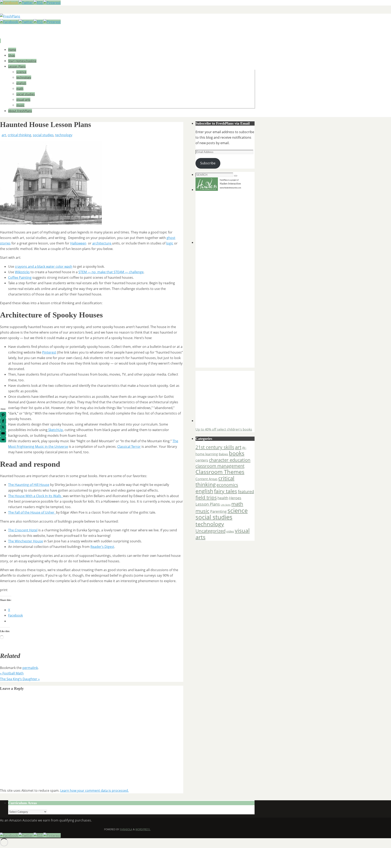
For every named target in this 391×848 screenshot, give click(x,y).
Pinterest (49, 352)
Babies (223, 454)
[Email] (3, 433)
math (237, 503)
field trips (206, 497)
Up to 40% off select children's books (224, 429)
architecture (102, 243)
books (236, 453)
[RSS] (38, 2)
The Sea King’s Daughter (20, 679)
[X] (3, 427)
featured (246, 491)
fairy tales (225, 491)
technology (63, 135)
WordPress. (142, 829)
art (4, 135)
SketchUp (55, 430)
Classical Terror (129, 446)
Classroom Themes (220, 471)
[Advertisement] (221, 218)
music (202, 510)
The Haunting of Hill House (28, 484)
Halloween (78, 243)
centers (202, 460)
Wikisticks (22, 272)
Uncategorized (210, 531)
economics (227, 485)
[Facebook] (9, 2)
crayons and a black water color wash (43, 266)
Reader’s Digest (102, 546)
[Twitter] (26, 2)
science (237, 510)
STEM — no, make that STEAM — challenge (111, 272)
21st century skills (215, 447)
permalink (30, 668)
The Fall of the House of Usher (32, 512)
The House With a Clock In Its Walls (35, 496)
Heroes (235, 497)
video (230, 531)
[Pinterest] (52, 2)
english (204, 491)
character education (229, 460)
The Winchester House (25, 541)
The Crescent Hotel (22, 530)
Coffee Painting (20, 277)
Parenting (218, 511)
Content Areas (206, 479)
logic (169, 243)
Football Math (12, 673)
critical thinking (19, 135)
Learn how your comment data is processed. (94, 790)
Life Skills (226, 504)
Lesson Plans (208, 504)
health (222, 497)
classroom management (220, 466)
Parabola (126, 829)
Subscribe (207, 163)
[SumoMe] (3, 439)
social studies (43, 135)
